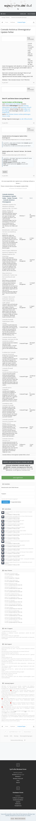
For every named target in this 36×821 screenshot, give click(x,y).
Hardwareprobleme (18, 800)
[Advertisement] (14, 53)
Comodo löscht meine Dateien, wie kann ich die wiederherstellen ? (10, 339)
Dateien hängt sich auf (7, 657)
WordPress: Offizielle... (10, 600)
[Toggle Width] (5, 731)
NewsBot (7, 574)
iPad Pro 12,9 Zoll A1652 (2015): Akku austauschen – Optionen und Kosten (18, 664)
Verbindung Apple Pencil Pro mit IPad (10, 647)
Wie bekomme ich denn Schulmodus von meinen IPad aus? (15, 651)
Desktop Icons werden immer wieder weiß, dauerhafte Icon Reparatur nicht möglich (18, 638)
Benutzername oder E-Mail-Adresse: (10, 487)
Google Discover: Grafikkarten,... (12, 621)
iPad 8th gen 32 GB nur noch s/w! (9, 673)
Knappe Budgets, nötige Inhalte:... (12, 614)
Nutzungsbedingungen (26, 736)
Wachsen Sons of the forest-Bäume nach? (14, 520)
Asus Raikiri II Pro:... (9, 577)
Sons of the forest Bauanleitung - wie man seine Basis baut (18, 534)
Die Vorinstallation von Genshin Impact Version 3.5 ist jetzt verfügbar (18, 512)
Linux (18, 780)
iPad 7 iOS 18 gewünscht (7, 675)
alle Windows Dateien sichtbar (14, 114)
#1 (33, 82)
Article (6, 514)
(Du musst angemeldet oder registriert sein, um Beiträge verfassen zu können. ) (18, 182)
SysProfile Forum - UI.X (14, 732)
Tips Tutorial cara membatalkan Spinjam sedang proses (15, 714)
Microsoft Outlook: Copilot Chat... (12, 590)
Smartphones (18, 805)
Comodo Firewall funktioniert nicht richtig (8, 321)
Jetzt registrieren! (18, 477)
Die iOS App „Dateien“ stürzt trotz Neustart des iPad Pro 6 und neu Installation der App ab (18, 661)
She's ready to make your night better (10, 636)
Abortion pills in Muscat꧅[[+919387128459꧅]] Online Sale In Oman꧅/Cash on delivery (18, 711)
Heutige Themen (6, 17)
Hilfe (11, 736)
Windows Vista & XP (18, 778)
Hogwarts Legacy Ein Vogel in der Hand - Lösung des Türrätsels (19, 559)
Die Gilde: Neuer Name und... (11, 580)
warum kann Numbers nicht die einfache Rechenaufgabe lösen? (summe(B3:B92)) (18, 677)
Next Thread (23, 188)
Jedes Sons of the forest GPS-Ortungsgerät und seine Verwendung (17, 541)
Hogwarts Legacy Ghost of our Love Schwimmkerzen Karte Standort (18, 562)
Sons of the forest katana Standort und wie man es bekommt (19, 548)
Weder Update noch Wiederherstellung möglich (13, 672)
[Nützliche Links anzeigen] (33, 22)
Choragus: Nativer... (9, 607)
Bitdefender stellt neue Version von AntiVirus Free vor (9, 232)
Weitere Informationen (20, 818)
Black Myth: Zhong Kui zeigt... (11, 573)
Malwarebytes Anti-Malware (13, 104)
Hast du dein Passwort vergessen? (10, 499)
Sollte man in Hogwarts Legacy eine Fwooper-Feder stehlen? (19, 552)
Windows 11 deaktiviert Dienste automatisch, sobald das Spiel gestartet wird (18, 633)
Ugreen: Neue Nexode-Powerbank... (13, 604)
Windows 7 (18, 776)
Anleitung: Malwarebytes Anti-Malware (15, 106)
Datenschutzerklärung (17, 740)
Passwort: (4, 493)
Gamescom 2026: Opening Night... (13, 617)
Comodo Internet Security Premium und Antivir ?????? (9, 421)
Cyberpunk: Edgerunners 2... (11, 587)
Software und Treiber (18, 798)
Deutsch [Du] (27, 732)
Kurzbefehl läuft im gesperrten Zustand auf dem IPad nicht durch (17, 659)
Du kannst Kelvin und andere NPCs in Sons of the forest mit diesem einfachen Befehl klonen (18, 516)
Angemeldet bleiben (16, 502)
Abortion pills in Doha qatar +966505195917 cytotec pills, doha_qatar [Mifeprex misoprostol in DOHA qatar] (18, 720)
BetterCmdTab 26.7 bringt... (11, 583)
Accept (12, 818)
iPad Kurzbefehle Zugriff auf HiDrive (10, 653)
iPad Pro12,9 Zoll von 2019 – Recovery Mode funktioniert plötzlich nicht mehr (18, 649)
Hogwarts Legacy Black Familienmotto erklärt (15, 530)
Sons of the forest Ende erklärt (12, 537)
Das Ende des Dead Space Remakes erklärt (15, 545)
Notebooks (18, 803)
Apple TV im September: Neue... (12, 597)
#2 (33, 123)
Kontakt (6, 736)
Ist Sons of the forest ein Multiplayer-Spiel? (15, 555)
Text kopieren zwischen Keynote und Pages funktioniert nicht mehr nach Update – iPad (18, 666)
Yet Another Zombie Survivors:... (12, 594)
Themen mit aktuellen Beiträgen (19, 17)
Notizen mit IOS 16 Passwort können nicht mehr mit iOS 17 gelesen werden (18, 655)
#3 (33, 175)
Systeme (18, 802)
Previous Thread (14, 188)
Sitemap (16, 736)
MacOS (18, 782)
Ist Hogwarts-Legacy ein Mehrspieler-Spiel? (15, 527)
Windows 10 (15, 774)
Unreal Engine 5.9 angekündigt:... (12, 611)
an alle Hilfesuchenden (26, 119)
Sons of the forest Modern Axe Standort (14, 524)
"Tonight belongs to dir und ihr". (9, 631)
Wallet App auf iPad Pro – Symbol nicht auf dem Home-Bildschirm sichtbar (18, 669)
